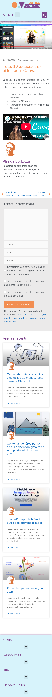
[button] (17, 14)
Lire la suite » (13, 403)
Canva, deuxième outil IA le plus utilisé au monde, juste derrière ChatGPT (25, 378)
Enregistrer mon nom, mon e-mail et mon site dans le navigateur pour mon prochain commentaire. (26, 270)
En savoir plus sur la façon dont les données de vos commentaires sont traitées (25, 318)
